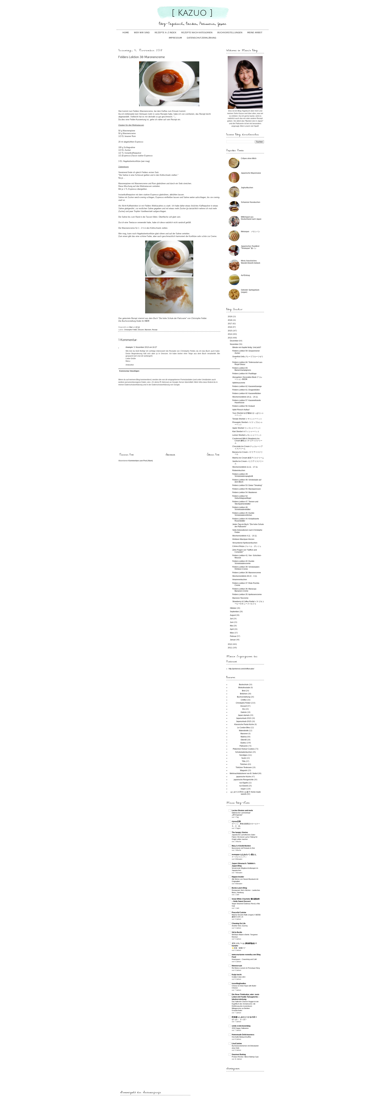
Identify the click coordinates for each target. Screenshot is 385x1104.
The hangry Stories (240, 832)
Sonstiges (243, 755)
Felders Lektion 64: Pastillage (244, 374)
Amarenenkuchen (239, 579)
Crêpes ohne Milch (248, 158)
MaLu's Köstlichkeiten (241, 846)
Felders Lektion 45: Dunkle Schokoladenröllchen (243, 514)
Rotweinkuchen (238, 470)
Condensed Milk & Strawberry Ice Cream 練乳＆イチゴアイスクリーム (247, 441)
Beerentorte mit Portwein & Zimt (243, 848)
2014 (230, 334)
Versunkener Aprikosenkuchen (244, 543)
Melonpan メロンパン (250, 231)
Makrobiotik (243, 731)
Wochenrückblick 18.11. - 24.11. (245, 397)
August (233, 615)
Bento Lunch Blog (239, 888)
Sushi (243, 758)
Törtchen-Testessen (244, 767)
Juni (232, 622)
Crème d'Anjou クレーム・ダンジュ (246, 546)
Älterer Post (213, 454)
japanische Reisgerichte (244, 780)
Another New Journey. (240, 926)
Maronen (148, 330)
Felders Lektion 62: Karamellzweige (247, 386)
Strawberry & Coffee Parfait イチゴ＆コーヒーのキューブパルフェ (248, 602)
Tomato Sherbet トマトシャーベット (247, 419)
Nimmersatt (237, 966)
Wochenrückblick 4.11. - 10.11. (244, 536)
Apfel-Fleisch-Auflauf (240, 410)
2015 (230, 331)
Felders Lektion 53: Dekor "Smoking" (247, 485)
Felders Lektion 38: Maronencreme (246, 573)
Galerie (244, 712)
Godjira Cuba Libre (238, 977)
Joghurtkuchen (247, 188)
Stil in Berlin (237, 932)
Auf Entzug (245, 275)
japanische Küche (243, 777)
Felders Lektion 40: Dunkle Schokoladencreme (243, 562)
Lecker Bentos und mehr (242, 810)
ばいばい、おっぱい (239, 1019)
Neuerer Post (126, 454)
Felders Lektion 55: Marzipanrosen (246, 489)
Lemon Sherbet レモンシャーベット (247, 435)
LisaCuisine (237, 1043)
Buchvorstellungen (229, 32)
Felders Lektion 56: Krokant (243, 406)
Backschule (243, 684)
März (232, 633)
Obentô (244, 740)
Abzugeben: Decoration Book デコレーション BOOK (247, 378)
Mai (231, 626)
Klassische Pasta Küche (244, 724)
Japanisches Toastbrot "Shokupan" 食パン (250, 247)
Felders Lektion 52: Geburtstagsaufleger (241, 497)
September (234, 612)
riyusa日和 (236, 821)
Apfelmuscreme (238, 383)
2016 (230, 327)
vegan (243, 789)
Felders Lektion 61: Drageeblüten (246, 390)
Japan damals (243, 715)
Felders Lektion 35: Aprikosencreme (247, 594)
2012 (230, 644)
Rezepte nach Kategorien (197, 32)
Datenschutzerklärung (201, 37)
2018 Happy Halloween (240, 1028)
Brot (243, 691)
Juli (231, 619)
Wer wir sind (142, 32)
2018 (230, 320)
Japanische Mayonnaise (251, 173)
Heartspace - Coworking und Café (244, 959)
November (234, 344)
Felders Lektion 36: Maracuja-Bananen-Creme (244, 590)
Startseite (170, 454)
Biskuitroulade (244, 688)
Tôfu (243, 761)
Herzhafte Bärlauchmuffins (241, 1037)
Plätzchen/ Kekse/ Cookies (244, 749)
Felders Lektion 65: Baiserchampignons (241, 369)
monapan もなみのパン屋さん (244, 855)
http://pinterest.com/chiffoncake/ (241, 669)
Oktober (233, 608)
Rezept (154, 330)
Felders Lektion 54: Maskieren (244, 492)
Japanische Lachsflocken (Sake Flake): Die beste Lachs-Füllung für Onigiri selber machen (244, 837)
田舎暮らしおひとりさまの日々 (244, 1017)
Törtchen (243, 764)
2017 (230, 324)
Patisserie (244, 746)
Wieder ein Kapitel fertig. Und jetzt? (246, 347)
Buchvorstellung (243, 697)
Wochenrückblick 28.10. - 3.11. (244, 576)
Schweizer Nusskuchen (250, 202)
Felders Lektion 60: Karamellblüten (246, 393)
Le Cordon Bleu (243, 728)
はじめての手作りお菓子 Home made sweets (245, 793)
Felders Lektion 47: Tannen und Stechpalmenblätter (245, 503)
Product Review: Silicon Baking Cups (245, 1057)
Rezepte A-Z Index (165, 32)
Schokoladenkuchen (243, 752)
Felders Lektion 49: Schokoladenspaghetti (242, 475)
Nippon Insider (238, 877)
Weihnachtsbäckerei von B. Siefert (244, 773)
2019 (230, 316)
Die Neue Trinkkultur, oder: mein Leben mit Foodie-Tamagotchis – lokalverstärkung (245, 996)
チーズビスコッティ (239, 857)
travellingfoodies (239, 983)
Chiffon (244, 700)
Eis (243, 709)
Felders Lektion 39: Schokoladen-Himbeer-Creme (246, 568)
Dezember (234, 341)
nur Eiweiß (243, 786)
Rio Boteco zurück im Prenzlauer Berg (246, 968)
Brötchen (243, 694)
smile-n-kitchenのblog (241, 1026)
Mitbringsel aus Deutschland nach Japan (251, 218)
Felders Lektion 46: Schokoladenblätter (241, 508)
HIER (147, 321)
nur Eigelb (243, 783)
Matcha (244, 737)
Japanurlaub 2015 (243, 721)
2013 (230, 338)
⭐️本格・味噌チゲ (238, 948)
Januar (233, 640)
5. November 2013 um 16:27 (145, 347)
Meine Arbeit (254, 32)
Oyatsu (243, 743)
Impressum (175, 37)
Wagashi (243, 770)
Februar (233, 636)
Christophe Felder (130, 330)
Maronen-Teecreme (240, 598)
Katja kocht (237, 975)
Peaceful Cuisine (239, 912)
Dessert (141, 330)
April (232, 629)
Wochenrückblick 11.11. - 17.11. (245, 467)
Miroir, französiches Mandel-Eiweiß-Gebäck (250, 262)
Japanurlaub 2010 (243, 718)
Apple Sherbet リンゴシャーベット (246, 428)
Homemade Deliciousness (243, 1035)
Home (126, 32)
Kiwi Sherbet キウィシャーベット (245, 431)
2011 (230, 648)
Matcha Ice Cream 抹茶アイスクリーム (248, 458)
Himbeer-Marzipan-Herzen (243, 539)
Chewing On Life (239, 923)
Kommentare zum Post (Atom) (140, 461)
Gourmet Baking (239, 1054)
